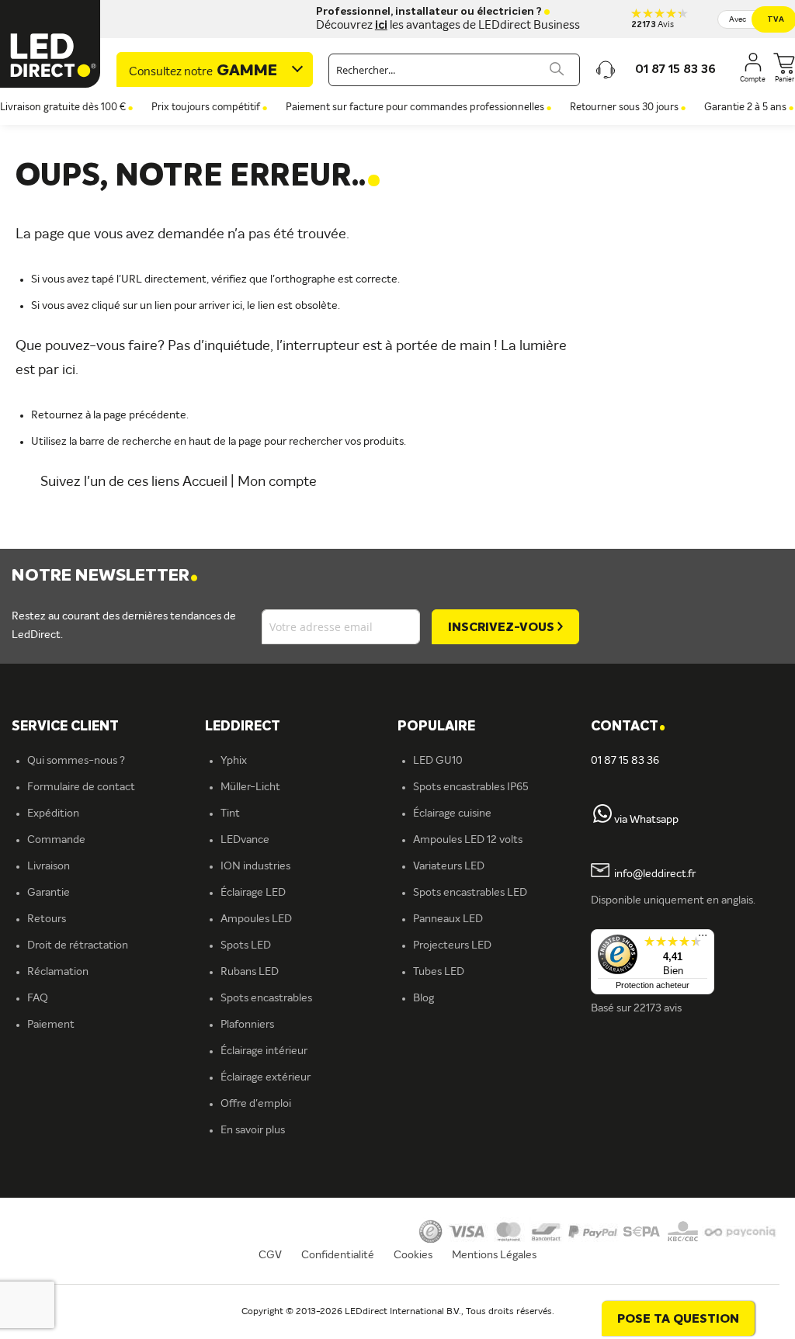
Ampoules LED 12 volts (467, 839)
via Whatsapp (646, 819)
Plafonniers (247, 1024)
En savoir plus (252, 1130)
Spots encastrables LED (470, 892)
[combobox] (454, 70)
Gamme (203, 71)
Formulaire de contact (81, 787)
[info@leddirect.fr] (600, 874)
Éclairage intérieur (263, 1051)
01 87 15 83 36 (625, 760)
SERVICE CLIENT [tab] (65, 727)
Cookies (413, 1255)
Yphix (233, 760)
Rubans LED (249, 971)
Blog (423, 998)
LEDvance (244, 839)
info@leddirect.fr (655, 874)
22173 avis (658, 1008)
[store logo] (50, 44)
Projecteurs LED (452, 945)
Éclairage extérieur (265, 1077)
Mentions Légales (494, 1255)
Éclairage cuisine (452, 813)
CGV (270, 1255)
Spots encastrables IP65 (471, 787)
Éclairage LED (253, 892)
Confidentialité (337, 1255)
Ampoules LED (256, 919)
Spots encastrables (266, 998)
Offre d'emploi (255, 1103)
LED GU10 (438, 760)
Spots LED (245, 945)
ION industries (255, 866)
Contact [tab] (628, 727)
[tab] (301, 727)
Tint (230, 813)
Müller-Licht (250, 787)
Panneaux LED (448, 919)
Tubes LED (438, 971)
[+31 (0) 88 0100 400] (602, 819)
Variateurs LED (448, 866)
